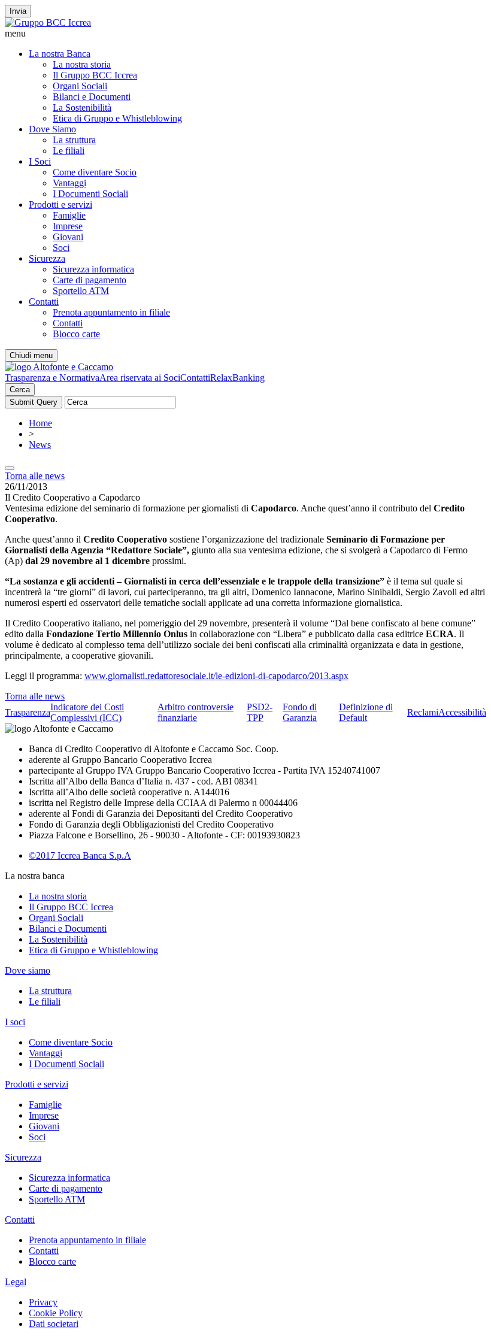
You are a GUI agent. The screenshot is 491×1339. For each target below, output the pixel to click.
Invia (18, 11)
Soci (61, 248)
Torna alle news (35, 476)
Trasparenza (27, 712)
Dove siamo (27, 970)
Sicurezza (47, 258)
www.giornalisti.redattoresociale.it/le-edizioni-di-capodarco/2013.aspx (216, 676)
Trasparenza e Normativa (52, 377)
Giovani (68, 237)
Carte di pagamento (89, 280)
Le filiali (68, 151)
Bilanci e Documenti (92, 97)
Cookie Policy (56, 1313)
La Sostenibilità (82, 107)
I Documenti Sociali (90, 194)
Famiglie (69, 215)
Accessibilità (462, 712)
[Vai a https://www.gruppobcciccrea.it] (48, 22)
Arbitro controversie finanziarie (195, 712)
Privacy (43, 1302)
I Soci (40, 161)
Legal (15, 1282)
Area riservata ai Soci (139, 377)
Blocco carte (76, 334)
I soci (15, 1022)
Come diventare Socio (95, 172)
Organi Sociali (80, 86)
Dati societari (53, 1324)
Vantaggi (69, 183)
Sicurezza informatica (93, 269)
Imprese (68, 226)
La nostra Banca (59, 54)
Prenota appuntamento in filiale (111, 312)
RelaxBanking (237, 377)
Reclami (422, 712)
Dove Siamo (52, 129)
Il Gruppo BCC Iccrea (95, 75)
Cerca (20, 389)
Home (40, 423)
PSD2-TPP (259, 712)
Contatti (44, 301)
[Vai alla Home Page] (59, 367)
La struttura (74, 140)
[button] (245, 33)
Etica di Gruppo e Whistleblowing (117, 118)
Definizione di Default (366, 712)
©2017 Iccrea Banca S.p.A (80, 855)
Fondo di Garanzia (300, 712)
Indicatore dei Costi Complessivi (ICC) (87, 712)
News (40, 445)
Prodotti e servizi (60, 204)
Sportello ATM (81, 291)
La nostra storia (82, 64)
